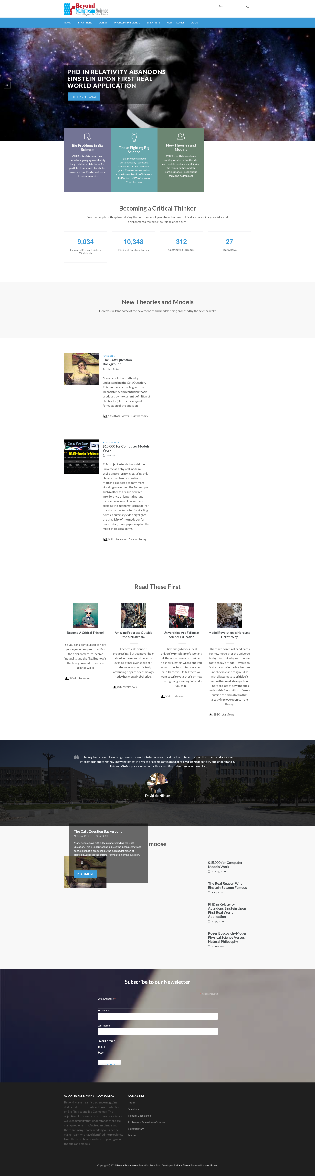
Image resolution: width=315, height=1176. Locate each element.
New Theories (175, 22)
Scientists (153, 22)
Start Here (85, 22)
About (195, 22)
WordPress (211, 1165)
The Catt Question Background (117, 362)
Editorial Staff (136, 1128)
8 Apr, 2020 (218, 921)
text (102, 1052)
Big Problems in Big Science (87, 147)
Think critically (84, 89)
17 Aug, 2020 (219, 871)
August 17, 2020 (111, 442)
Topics (132, 1102)
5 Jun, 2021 (83, 836)
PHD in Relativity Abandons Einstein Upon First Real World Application (227, 910)
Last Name (104, 1025)
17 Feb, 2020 (218, 946)
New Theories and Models (181, 147)
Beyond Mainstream (127, 1165)
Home (67, 22)
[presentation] (7, 85)
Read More (85, 874)
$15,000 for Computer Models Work (225, 864)
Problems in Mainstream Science (146, 1122)
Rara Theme (183, 1165)
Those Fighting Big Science (134, 149)
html (102, 1046)
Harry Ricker (113, 369)
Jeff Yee (111, 455)
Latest (103, 22)
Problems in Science (127, 22)
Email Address (107, 998)
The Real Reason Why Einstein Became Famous (227, 885)
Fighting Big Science (139, 1115)
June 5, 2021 (109, 356)
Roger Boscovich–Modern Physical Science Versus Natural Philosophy (228, 937)
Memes (132, 1135)
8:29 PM (103, 836)
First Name (104, 1010)
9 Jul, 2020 (217, 892)
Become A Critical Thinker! (85, 632)
